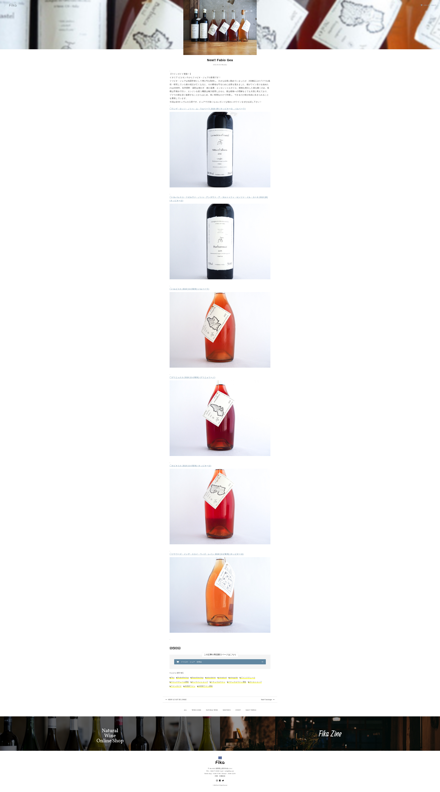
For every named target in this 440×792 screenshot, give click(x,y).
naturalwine (211, 677)
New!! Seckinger (266, 699)
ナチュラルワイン (218, 682)
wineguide (234, 677)
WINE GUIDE (196, 710)
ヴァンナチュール (248, 677)
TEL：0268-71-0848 (212, 771)
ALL (185, 710)
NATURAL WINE (212, 710)
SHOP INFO (227, 710)
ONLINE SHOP (430, 5)
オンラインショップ (200, 682)
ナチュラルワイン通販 (237, 682)
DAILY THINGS (251, 710)
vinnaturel (223, 677)
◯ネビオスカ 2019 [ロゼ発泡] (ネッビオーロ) (190, 466)
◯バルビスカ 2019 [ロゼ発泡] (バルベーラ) (189, 289)
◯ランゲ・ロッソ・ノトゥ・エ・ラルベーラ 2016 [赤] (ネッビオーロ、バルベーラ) (208, 109)
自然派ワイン (190, 686)
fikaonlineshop (197, 677)
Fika (172, 677)
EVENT (238, 710)
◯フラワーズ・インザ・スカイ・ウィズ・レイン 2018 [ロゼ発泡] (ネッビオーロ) (207, 554)
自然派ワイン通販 (205, 686)
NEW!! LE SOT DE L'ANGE (177, 699)
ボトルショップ (255, 682)
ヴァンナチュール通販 (180, 682)
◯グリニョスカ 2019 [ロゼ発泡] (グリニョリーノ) (192, 377)
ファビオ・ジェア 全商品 (191, 662)
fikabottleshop (183, 677)
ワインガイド (176, 686)
